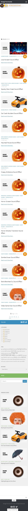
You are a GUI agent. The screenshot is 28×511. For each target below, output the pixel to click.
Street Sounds (12, 110)
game (20, 355)
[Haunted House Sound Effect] (14, 126)
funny (17, 355)
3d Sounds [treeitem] (7, 329)
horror (5, 357)
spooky (4, 361)
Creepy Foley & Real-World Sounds (10, 83)
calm (6, 351)
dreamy (3, 353)
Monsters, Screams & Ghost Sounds (10, 195)
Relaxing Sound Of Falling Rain (8, 463)
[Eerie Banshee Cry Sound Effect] (14, 270)
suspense (8, 361)
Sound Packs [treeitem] (7, 341)
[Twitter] (26, 322)
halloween (25, 355)
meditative (19, 357)
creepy (18, 351)
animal (15, 349)
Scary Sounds (23, 83)
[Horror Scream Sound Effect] (14, 185)
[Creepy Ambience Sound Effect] (14, 155)
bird (1, 351)
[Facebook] (24, 322)
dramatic (23, 351)
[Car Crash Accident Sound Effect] (14, 102)
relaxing (14, 359)
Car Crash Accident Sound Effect (12, 113)
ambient (11, 349)
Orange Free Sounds (6, 2)
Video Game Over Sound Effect (11, 306)
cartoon (8, 351)
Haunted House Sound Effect (11, 143)
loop (15, 357)
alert (2, 349)
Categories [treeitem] (7, 331)
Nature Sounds (4, 461)
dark (20, 351)
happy (2, 357)
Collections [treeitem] (7, 333)
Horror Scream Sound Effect (10, 201)
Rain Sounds (11, 461)
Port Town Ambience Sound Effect (9, 445)
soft (2, 361)
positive (8, 359)
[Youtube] (21, 322)
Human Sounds (4, 56)
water (21, 361)
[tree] (14, 335)
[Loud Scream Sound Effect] (14, 48)
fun (15, 355)
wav (23, 361)
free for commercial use (9, 354)
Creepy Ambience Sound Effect (11, 172)
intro (11, 357)
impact (8, 357)
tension (11, 361)
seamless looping (22, 359)
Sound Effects (12, 56)
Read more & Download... (7, 62)
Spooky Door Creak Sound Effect (12, 89)
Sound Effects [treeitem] (8, 339)
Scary (18, 359)
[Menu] (26, 2)
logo (13, 357)
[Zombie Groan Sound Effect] (14, 246)
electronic (7, 353)
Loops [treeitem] (6, 334)
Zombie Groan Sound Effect (10, 257)
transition (15, 361)
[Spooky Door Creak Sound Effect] (14, 72)
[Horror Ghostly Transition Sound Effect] (14, 214)
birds (3, 351)
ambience (5, 349)
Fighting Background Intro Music (8, 481)
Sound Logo (6, 408)
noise (2, 359)
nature (23, 357)
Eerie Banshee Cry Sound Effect (11, 282)
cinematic (14, 351)
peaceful (5, 359)
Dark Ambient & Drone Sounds (8, 137)
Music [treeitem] (6, 336)
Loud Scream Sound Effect (10, 60)
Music (2, 408)
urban (18, 361)
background (21, 349)
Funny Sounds (4, 302)
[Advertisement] (14, 23)
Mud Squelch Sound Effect (7, 427)
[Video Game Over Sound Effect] (14, 294)
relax (11, 359)
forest (10, 353)
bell (26, 349)
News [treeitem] (6, 338)
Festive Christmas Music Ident (8, 410)
